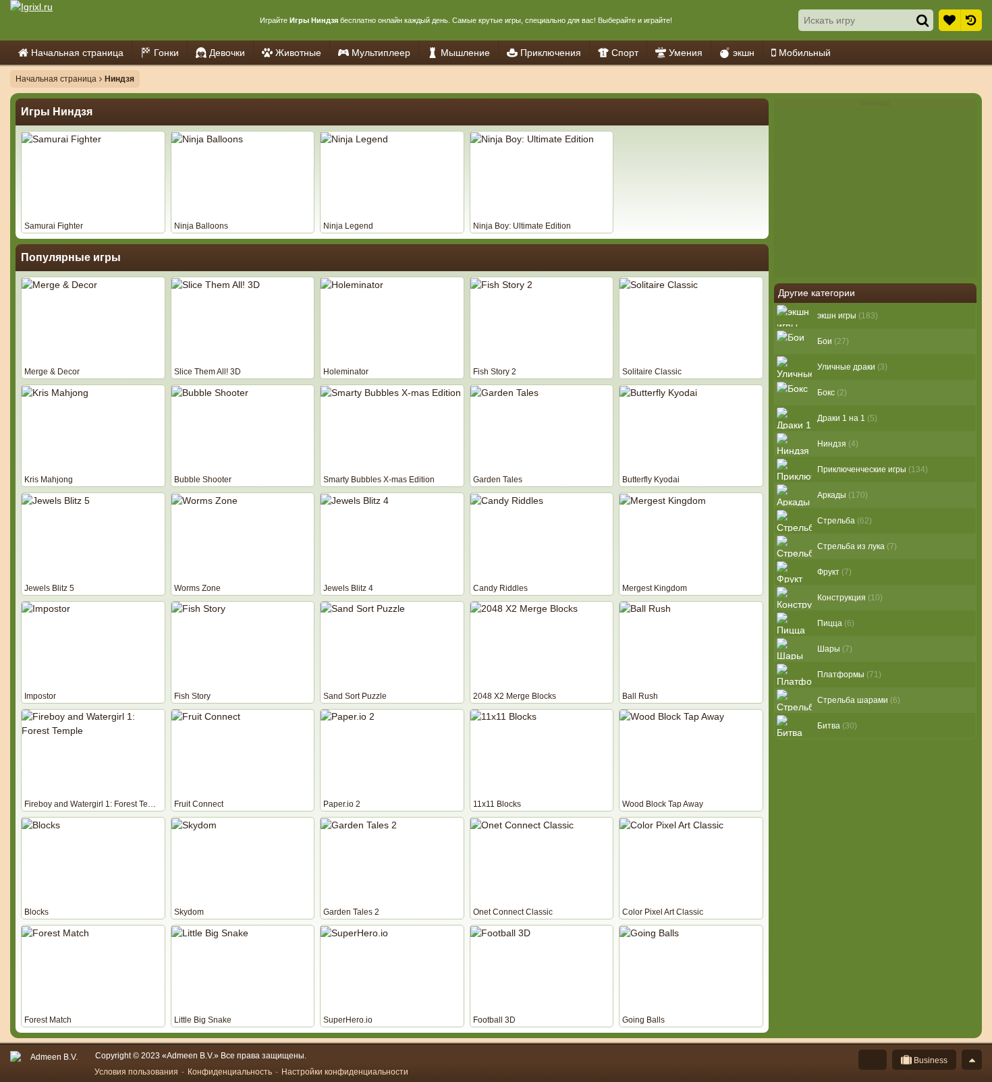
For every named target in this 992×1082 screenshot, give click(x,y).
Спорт (624, 52)
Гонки (166, 52)
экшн (743, 52)
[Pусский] (872, 1060)
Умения (685, 52)
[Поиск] (922, 20)
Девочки (227, 52)
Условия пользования (136, 1072)
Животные (298, 52)
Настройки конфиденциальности (344, 1072)
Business (929, 1060)
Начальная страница (77, 52)
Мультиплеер (381, 52)
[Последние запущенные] (971, 20)
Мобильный (805, 52)
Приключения (550, 52)
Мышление (465, 52)
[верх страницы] (972, 1060)
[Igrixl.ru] (71, 20)
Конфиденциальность (230, 1072)
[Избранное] (949, 20)
